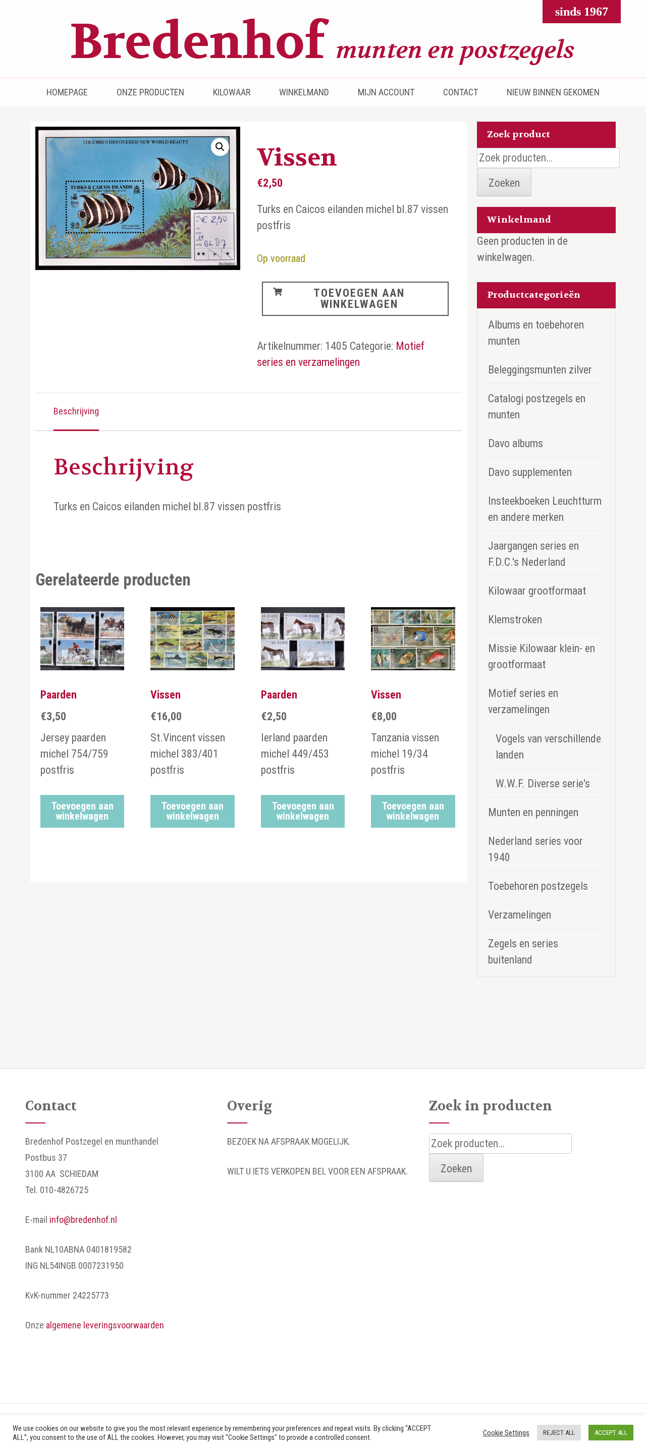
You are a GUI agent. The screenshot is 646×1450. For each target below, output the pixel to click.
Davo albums (515, 443)
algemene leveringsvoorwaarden (105, 1325)
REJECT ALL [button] (559, 1432)
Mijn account (386, 92)
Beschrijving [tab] (76, 411)
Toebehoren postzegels (538, 886)
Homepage (67, 92)
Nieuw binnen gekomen (553, 92)
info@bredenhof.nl (83, 1219)
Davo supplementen (530, 472)
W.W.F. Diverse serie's (543, 783)
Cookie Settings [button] (506, 1432)
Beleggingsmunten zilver (540, 369)
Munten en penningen (533, 812)
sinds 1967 (581, 11)
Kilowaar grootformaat (537, 590)
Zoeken (504, 183)
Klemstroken (515, 619)
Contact (460, 92)
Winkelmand (304, 92)
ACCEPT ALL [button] (611, 1432)
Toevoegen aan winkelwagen (359, 298)
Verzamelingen (519, 914)
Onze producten (150, 92)
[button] (220, 147)
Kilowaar (231, 92)
